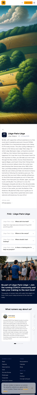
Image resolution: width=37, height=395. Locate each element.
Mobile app (5, 375)
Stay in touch (6, 394)
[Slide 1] (15, 343)
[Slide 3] (18, 343)
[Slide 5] (21, 343)
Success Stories (6, 372)
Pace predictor (24, 361)
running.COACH (6, 358)
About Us (22, 370)
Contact (22, 376)
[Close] (32, 388)
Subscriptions (6, 367)
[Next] (33, 328)
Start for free (28, 2)
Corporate (5, 378)
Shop (21, 367)
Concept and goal (25, 379)
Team (21, 373)
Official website (6, 203)
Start (3, 361)
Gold (3, 369)
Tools (22, 358)
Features (4, 364)
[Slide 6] (22, 343)
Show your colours (7, 380)
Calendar (22, 364)
